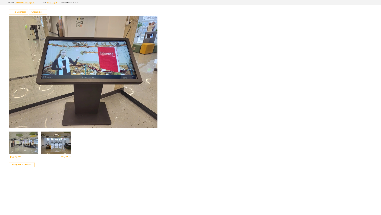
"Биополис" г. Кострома (25, 2)
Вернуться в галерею (22, 164)
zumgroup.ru (52, 2)
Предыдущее (20, 12)
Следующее (36, 12)
